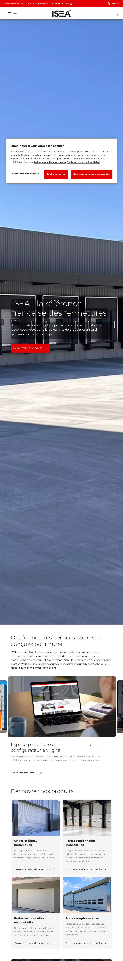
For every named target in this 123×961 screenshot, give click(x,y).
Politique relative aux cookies (50, 162)
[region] (61, 161)
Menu (15, 13)
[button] (91, 745)
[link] (14, 3)
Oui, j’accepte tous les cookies (91, 174)
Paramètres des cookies (25, 173)
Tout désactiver (56, 174)
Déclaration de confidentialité (83, 162)
